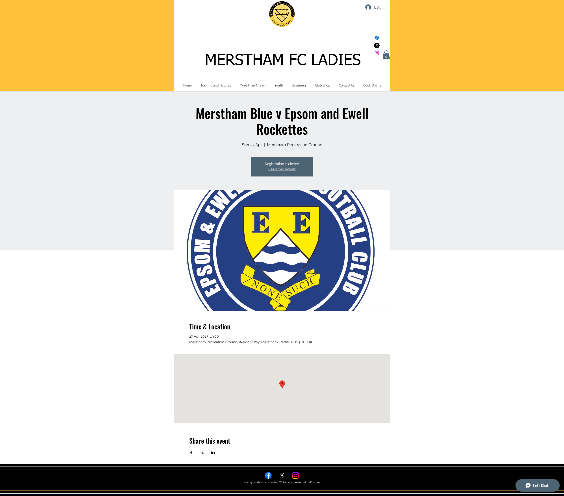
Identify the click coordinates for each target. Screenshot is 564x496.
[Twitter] (377, 45)
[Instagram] (377, 53)
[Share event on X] (202, 452)
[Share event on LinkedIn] (213, 452)
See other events (282, 169)
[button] (386, 54)
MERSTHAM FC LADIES (283, 60)
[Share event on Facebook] (191, 452)
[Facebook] (377, 37)
